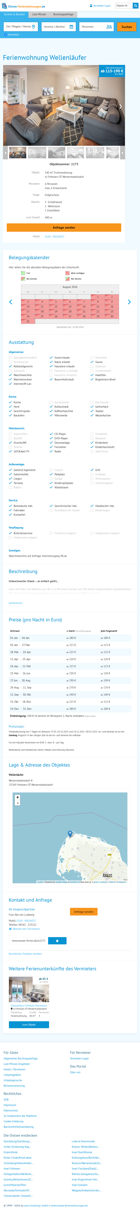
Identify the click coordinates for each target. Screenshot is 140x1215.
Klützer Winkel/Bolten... (85, 1146)
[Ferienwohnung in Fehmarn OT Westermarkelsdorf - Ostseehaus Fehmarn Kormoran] (29, 994)
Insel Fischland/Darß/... (85, 1168)
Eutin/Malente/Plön (15, 1185)
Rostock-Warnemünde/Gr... (87, 1163)
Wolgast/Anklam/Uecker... (86, 1190)
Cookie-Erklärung (13, 1121)
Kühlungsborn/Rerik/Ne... (86, 1157)
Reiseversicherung (14, 1085)
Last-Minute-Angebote (17, 1064)
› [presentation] (120, 105)
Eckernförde (11, 1152)
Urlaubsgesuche (13, 1080)
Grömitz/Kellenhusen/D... (18, 1179)
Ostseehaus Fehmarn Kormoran (29, 1005)
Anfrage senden (64, 227)
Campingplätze (12, 1075)
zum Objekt (29, 1024)
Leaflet (40, 881)
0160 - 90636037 (54, 236)
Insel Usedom (80, 1185)
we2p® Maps (62, 881)
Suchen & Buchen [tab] (14, 14)
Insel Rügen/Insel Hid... (85, 1179)
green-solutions (101, 881)
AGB (6, 1099)
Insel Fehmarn (12, 1168)
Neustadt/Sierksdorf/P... (17, 1190)
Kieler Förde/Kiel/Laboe (18, 1157)
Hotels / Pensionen (14, 1069)
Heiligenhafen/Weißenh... (18, 1174)
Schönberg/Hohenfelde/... (19, 1163)
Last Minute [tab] (39, 14)
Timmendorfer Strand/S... (18, 1196)
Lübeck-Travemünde (83, 1141)
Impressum (10, 1105)
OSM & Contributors (118, 881)
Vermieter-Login (102, 5)
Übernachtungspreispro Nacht (112, 71)
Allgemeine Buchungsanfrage (21, 1058)
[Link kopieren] (57, 940)
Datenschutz (11, 1110)
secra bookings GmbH (36, 1205)
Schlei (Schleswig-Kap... (17, 1146)
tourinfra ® (74, 881)
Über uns (75, 1072)
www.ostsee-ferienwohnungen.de (69, 1205)
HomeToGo (13, 34)
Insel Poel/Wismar (82, 1152)
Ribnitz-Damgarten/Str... (86, 1174)
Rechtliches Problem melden (25, 953)
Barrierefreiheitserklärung (19, 1126)
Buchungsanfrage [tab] (63, 14)
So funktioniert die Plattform (20, 1116)
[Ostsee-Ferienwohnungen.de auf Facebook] (73, 1079)
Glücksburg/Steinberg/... (18, 1141)
